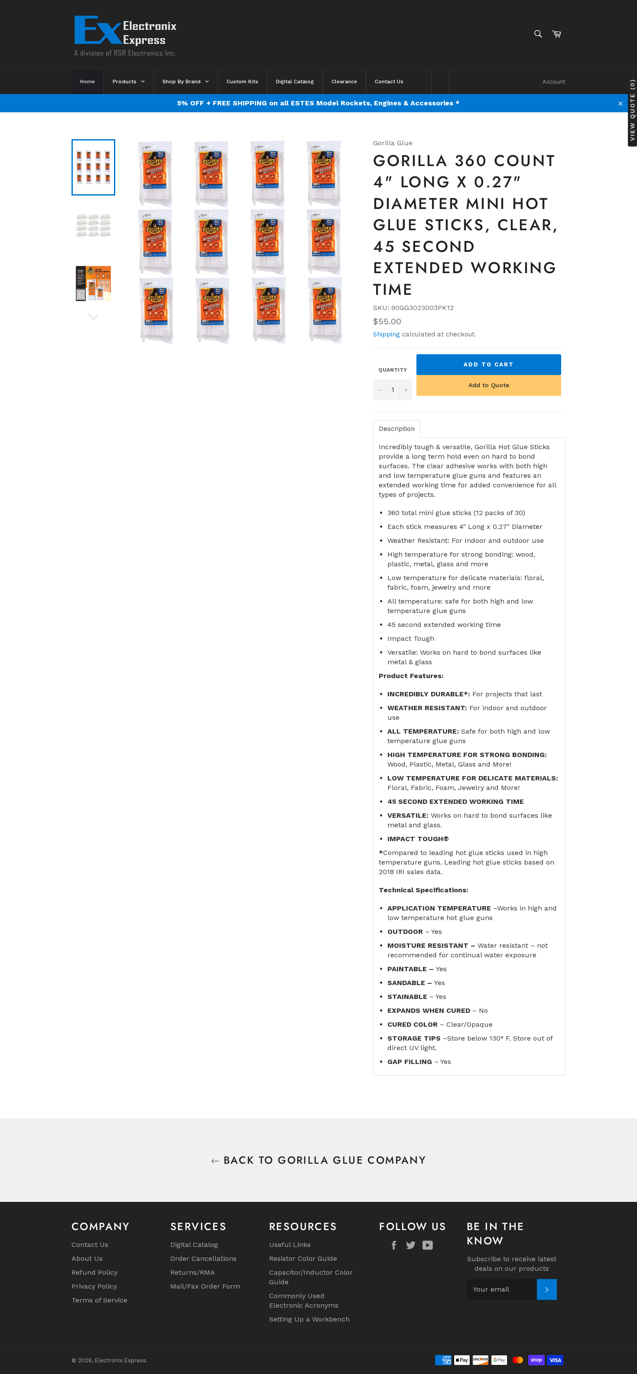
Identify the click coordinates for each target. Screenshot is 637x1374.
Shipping (386, 334)
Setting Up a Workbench (309, 1319)
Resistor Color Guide (303, 1258)
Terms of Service (99, 1300)
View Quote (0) (632, 110)
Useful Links (290, 1244)
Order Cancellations (203, 1258)
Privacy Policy (94, 1286)
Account (554, 81)
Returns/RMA (192, 1272)
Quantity (392, 370)
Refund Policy (94, 1272)
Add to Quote (488, 385)
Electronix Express (120, 1360)
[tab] (396, 429)
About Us (87, 1258)
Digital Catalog (194, 1244)
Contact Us (90, 1244)
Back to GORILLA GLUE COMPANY (323, 1160)
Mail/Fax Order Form (205, 1286)
